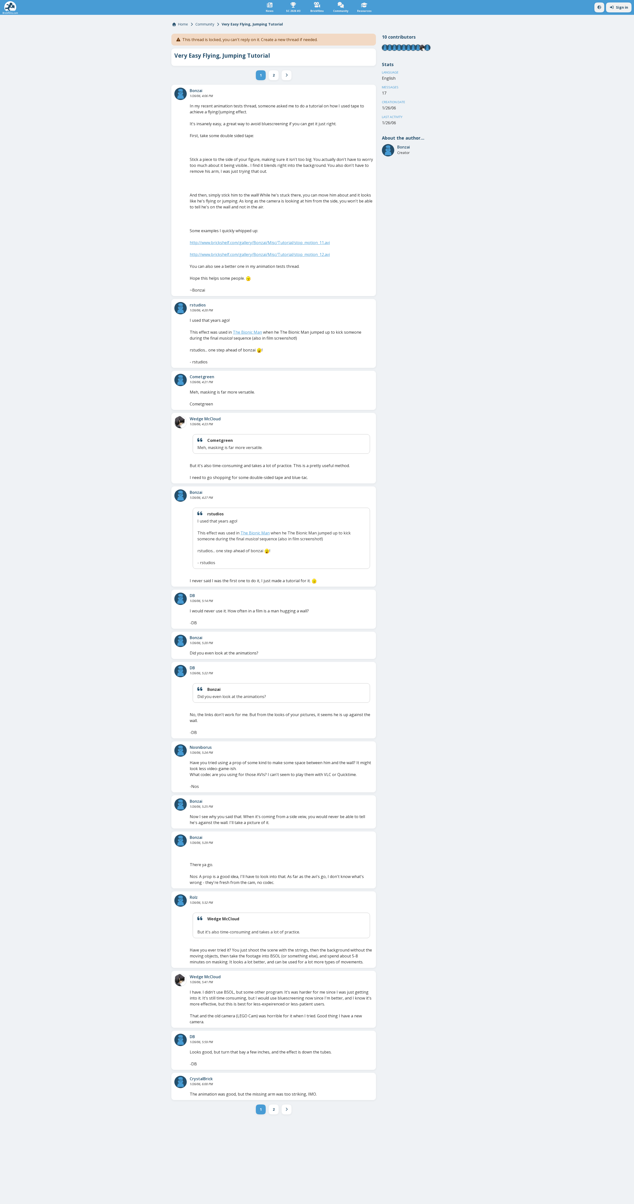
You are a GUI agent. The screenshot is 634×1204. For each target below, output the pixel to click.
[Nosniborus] (180, 750)
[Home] (10, 7)
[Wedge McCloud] (180, 422)
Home (183, 24)
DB (192, 595)
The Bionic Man (247, 332)
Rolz (194, 897)
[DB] (180, 599)
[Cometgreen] (180, 380)
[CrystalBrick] (180, 1082)
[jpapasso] (427, 48)
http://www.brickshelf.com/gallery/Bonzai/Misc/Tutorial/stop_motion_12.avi (260, 254)
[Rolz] (180, 900)
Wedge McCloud (205, 419)
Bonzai (196, 90)
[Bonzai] (180, 94)
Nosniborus (201, 747)
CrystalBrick (201, 1078)
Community (204, 24)
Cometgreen (202, 376)
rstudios (198, 305)
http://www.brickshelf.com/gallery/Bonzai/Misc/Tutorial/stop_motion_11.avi (260, 242)
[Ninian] (408, 48)
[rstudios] (180, 308)
